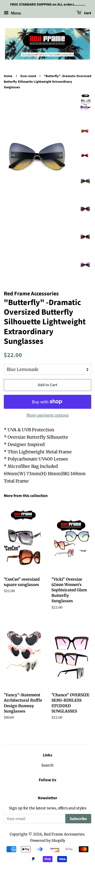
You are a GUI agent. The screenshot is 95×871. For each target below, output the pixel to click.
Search (47, 765)
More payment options (47, 415)
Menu (15, 13)
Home (8, 76)
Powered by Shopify (47, 840)
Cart (87, 13)
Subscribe (78, 819)
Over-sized (28, 76)
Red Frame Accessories (64, 834)
